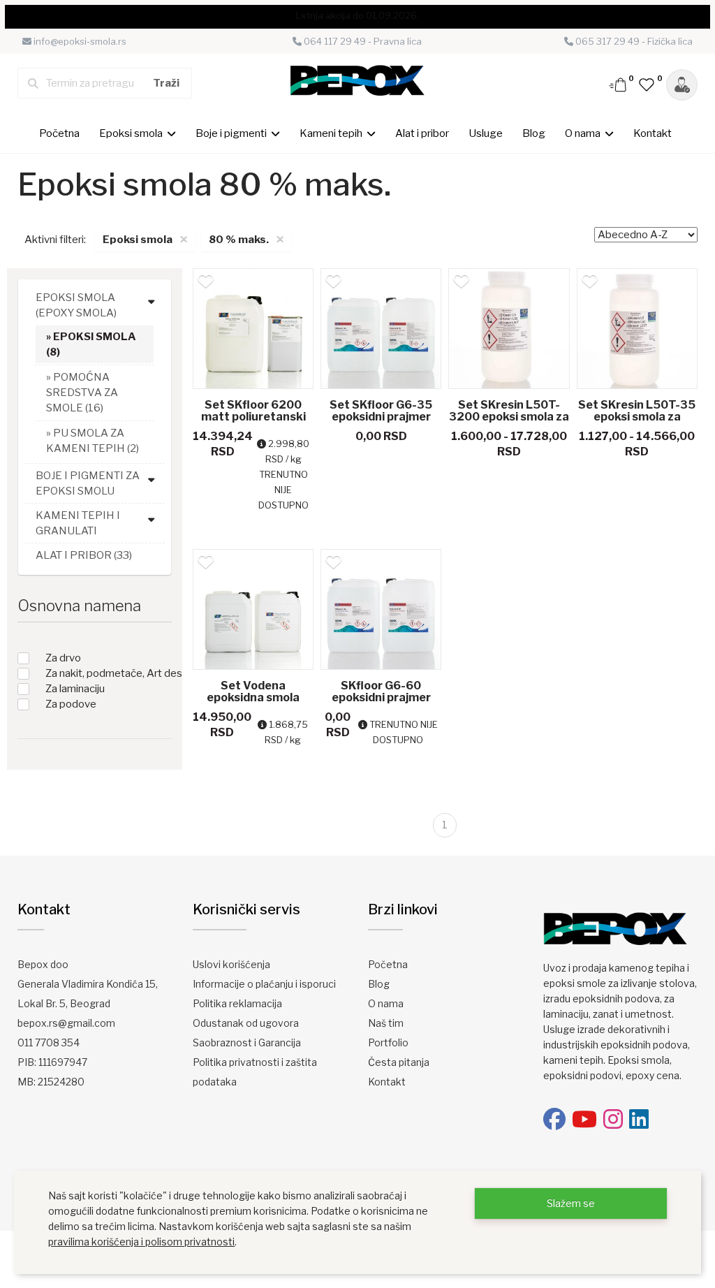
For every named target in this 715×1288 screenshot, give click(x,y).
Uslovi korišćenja (231, 964)
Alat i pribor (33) (84, 555)
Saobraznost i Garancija (247, 1042)
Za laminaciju (75, 688)
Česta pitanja (398, 1062)
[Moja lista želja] (647, 84)
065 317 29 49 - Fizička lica (633, 41)
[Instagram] (613, 1119)
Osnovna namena (79, 606)
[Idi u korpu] (618, 84)
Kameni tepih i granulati (78, 523)
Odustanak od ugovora (246, 1023)
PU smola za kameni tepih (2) (92, 441)
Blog (533, 133)
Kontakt (652, 133)
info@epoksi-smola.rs (78, 41)
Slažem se (571, 1203)
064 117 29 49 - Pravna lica (362, 41)
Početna (59, 133)
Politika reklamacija (237, 1003)
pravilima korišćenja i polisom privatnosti (141, 1241)
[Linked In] (639, 1119)
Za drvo (63, 658)
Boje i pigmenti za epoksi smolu (88, 483)
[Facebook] (554, 1119)
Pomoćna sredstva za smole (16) (82, 392)
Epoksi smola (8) (91, 344)
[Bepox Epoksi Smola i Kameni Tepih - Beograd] (358, 82)
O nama (386, 1003)
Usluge (486, 133)
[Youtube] (584, 1119)
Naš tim (386, 1023)
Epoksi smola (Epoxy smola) (76, 305)
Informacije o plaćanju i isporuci (264, 984)
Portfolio (388, 1042)
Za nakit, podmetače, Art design (121, 673)
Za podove (70, 704)
